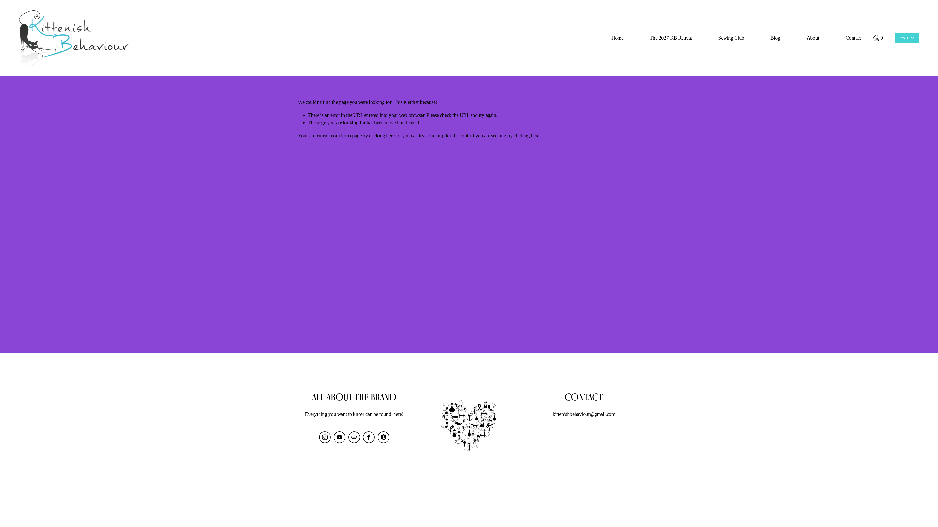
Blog (775, 38)
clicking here (382, 136)
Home (617, 38)
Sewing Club (731, 38)
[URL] (354, 437)
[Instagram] (325, 437)
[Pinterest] (383, 437)
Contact (853, 38)
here (397, 414)
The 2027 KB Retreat (671, 38)
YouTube (907, 38)
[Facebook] (369, 437)
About (813, 38)
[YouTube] (339, 437)
